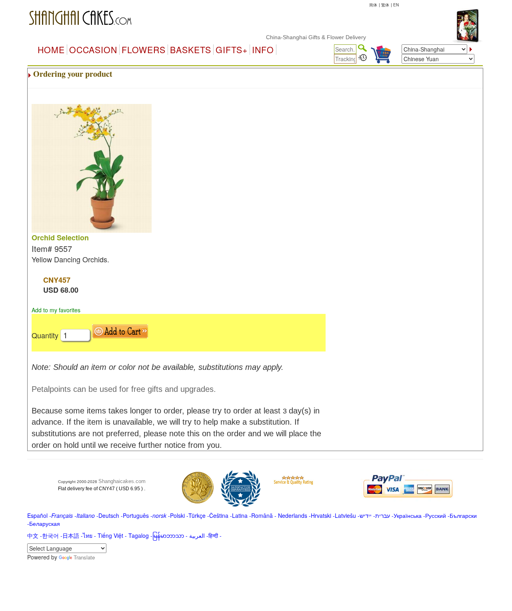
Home (51, 49)
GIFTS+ (232, 49)
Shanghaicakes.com (122, 481)
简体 (373, 5)
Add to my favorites (56, 310)
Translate (84, 557)
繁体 (385, 5)
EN (396, 5)
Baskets (190, 49)
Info (263, 49)
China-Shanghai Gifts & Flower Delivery (309, 37)
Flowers (144, 49)
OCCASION (93, 49)
